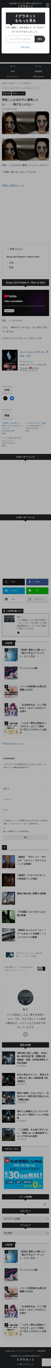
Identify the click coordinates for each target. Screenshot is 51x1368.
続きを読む (25, 47)
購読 (40, 39)
